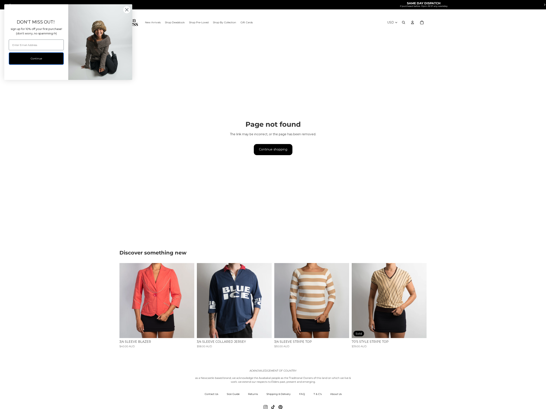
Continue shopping (273, 149)
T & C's (318, 394)
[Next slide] (188, 300)
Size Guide (233, 394)
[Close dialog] (127, 9)
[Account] (412, 22)
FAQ (302, 394)
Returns (253, 394)
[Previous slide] (125, 300)
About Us (336, 394)
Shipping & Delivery (278, 394)
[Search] (403, 22)
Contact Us (211, 394)
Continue (36, 58)
